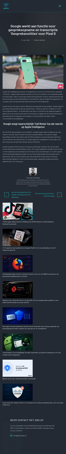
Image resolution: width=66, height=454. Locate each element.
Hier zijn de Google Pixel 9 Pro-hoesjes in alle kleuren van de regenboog (21, 194)
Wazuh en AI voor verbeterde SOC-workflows (19, 378)
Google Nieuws (39, 40)
